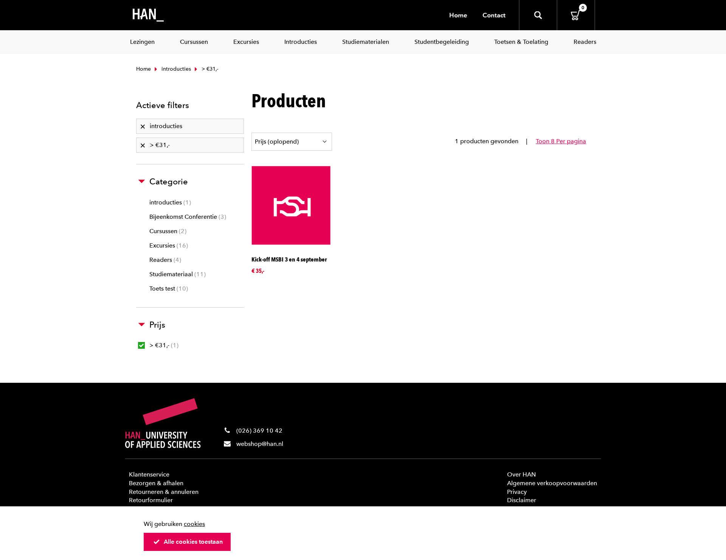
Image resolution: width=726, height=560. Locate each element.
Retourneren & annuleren (164, 491)
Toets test (167, 288)
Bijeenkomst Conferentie (186, 216)
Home (458, 15)
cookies (194, 524)
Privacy (517, 491)
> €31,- (163, 345)
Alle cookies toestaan (193, 541)
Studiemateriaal (176, 274)
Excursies (167, 245)
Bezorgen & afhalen (156, 483)
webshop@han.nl (259, 443)
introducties (175, 69)
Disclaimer (521, 500)
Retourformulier (151, 500)
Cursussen (167, 231)
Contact (494, 15)
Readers (164, 259)
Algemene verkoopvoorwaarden (552, 483)
